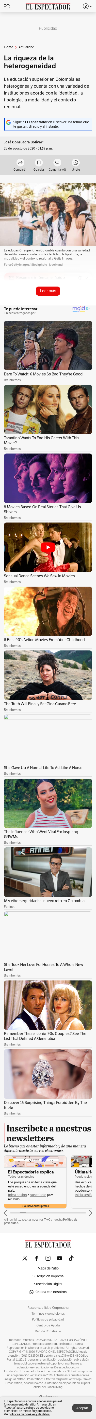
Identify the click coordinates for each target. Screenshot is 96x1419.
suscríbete (38, 1195)
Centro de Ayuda (48, 1325)
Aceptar (82, 1408)
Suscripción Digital (48, 1284)
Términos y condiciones (48, 1313)
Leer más (48, 291)
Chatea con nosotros (51, 1292)
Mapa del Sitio (48, 1268)
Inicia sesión (17, 1195)
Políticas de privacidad (48, 1319)
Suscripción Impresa (48, 1276)
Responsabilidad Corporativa (48, 1307)
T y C (47, 1219)
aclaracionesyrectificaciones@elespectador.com (48, 1367)
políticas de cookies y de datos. (29, 1414)
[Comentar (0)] (57, 163)
